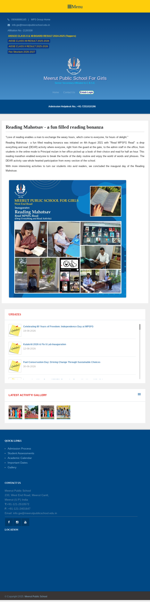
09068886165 (18, 19)
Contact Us (69, 92)
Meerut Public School (36, 596)
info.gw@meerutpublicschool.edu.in (31, 25)
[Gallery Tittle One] (15, 412)
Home (56, 92)
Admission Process (19, 448)
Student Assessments (21, 453)
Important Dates (18, 462)
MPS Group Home (40, 19)
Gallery (12, 467)
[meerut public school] (75, 65)
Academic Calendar (20, 457)
